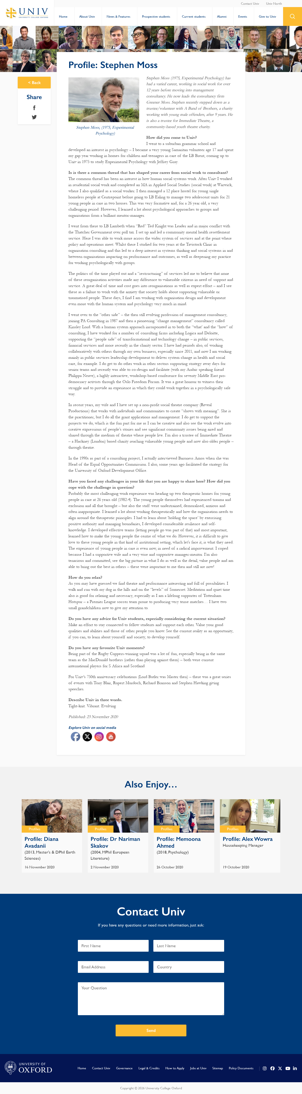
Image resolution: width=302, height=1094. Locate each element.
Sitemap (217, 1068)
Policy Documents (241, 1068)
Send (151, 1030)
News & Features (118, 16)
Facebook (34, 107)
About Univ (87, 16)
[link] (265, 1068)
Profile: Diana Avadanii (42, 842)
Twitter (34, 117)
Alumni (221, 16)
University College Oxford (27, 13)
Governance (124, 1068)
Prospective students (156, 16)
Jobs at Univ (198, 1068)
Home (63, 16)
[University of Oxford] (28, 1068)
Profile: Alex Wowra (248, 838)
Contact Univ (250, 3)
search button (292, 16)
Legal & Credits (148, 1068)
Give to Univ (267, 16)
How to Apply (174, 1068)
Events (242, 16)
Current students (194, 16)
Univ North (274, 3)
